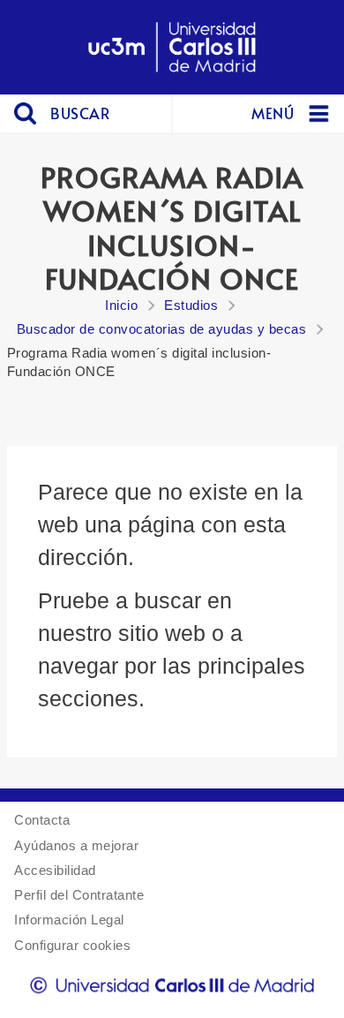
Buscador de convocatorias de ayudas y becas (162, 328)
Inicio (121, 305)
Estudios (191, 305)
